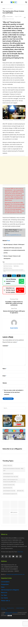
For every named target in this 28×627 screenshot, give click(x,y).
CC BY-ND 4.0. (8, 614)
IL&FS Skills (16, 266)
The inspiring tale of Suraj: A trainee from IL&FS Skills (13, 270)
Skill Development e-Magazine (10, 590)
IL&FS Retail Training (8, 266)
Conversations (5, 582)
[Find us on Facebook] (2, 556)
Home (4, 8)
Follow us (14, 512)
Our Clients (4, 598)
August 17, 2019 (18, 16)
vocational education (8, 484)
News (2, 587)
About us (3, 608)
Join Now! (22, 281)
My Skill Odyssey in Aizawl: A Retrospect (14, 244)
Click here (20, 552)
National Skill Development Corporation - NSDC (13, 469)
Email (4, 376)
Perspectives (5, 584)
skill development (8, 473)
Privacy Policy (4, 609)
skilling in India (7, 465)
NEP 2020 (20, 490)
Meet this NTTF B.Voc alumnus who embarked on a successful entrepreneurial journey (14, 250)
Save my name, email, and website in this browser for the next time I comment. (13, 392)
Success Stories (9, 8)
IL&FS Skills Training (8, 268)
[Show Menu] (2, 2)
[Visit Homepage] (14, 2)
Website (5, 383)
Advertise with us (10, 608)
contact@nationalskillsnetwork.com (15, 574)
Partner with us (5, 601)
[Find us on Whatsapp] (20, 556)
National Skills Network (11, 612)
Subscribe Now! (21, 290)
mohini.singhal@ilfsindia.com (13, 235)
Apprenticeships (7, 487)
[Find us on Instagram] (9, 556)
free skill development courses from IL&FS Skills (13, 264)
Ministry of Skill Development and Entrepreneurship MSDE (10, 480)
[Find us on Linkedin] (16, 556)
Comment (6, 346)
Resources (4, 592)
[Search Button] (26, 2)
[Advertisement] (14, 170)
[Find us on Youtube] (13, 556)
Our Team (4, 595)
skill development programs (10, 493)
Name (5, 368)
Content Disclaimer (20, 608)
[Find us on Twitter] (6, 556)
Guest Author (10, 16)
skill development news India (10, 476)
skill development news (9, 490)
